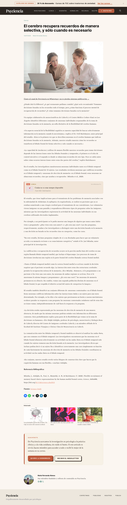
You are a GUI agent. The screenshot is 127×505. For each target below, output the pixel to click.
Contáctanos (84, 495)
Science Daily (36, 389)
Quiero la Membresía (40, 458)
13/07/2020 (27, 35)
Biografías (63, 11)
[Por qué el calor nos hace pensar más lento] (63, 414)
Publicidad (97, 495)
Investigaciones (40, 11)
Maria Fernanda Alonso (40, 35)
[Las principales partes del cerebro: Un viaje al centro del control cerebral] (36, 414)
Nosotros (108, 495)
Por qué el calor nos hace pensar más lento (62, 424)
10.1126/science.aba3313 (45, 382)
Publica (118, 495)
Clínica (51, 11)
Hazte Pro (107, 11)
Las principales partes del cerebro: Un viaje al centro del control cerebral (35, 424)
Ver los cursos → (105, 3)
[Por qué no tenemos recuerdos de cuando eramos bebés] (89, 414)
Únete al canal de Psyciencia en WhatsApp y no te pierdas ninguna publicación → (56, 99)
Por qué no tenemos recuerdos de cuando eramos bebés (87, 424)
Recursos (85, 11)
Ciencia (26, 20)
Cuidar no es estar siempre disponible (49, 187)
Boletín (94, 11)
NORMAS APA (74, 11)
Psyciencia (14, 10)
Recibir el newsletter (68, 458)
